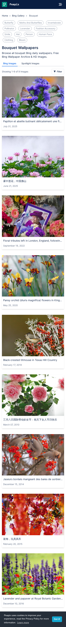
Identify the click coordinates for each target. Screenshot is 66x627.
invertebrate (54, 22)
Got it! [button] (57, 619)
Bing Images (9, 63)
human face (45, 34)
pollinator (9, 28)
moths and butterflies (30, 22)
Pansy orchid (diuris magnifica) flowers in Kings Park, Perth (33, 300)
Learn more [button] (23, 622)
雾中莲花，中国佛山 (14, 181)
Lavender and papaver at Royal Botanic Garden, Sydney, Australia (33, 598)
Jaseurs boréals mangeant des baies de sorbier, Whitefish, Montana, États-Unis (33, 479)
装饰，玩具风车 (12, 538)
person (29, 34)
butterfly (8, 22)
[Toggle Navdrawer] (60, 4)
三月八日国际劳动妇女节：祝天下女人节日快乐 (30, 419)
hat (18, 34)
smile (7, 34)
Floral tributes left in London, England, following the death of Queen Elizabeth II (33, 240)
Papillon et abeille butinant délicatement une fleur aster (33, 121)
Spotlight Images (30, 63)
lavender (25, 28)
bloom (22, 40)
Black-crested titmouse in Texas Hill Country (30, 360)
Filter (59, 71)
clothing (8, 40)
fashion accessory (45, 28)
